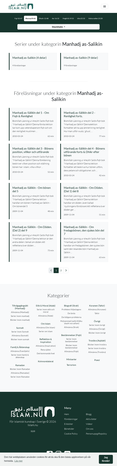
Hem (66, 414)
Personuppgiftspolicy (96, 433)
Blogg (88, 414)
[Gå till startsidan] (21, 6)
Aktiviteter (91, 419)
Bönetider (69, 428)
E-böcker (68, 423)
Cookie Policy (71, 433)
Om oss (89, 428)
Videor (89, 423)
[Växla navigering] (104, 6)
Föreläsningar (71, 419)
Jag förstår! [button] (106, 459)
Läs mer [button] (18, 461)
